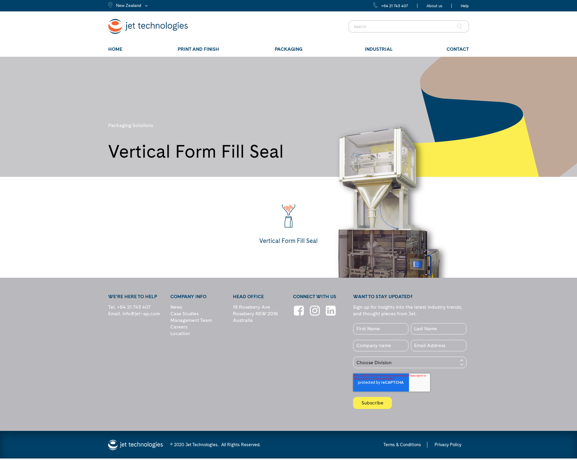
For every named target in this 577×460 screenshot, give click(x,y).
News (176, 307)
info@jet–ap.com (141, 313)
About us (434, 6)
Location (180, 333)
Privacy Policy (448, 444)
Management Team (191, 320)
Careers (179, 327)
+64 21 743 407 (394, 6)
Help (465, 6)
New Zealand (128, 5)
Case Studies (184, 313)
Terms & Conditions (402, 444)
